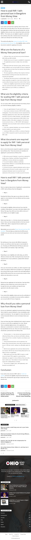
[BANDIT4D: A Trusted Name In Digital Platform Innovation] (25, 410)
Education (3, 526)
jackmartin (4, 18)
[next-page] (16, 420)
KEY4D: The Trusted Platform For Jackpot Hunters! (15, 415)
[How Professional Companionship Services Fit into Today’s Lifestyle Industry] (5, 410)
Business (5, 5)
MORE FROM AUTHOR (20, 404)
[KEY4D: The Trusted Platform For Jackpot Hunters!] (15, 410)
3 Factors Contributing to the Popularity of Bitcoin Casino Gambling (23, 394)
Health (2, 522)
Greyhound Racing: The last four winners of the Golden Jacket (7, 394)
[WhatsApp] (12, 22)
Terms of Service (15, 536)
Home (2, 5)
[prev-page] (14, 420)
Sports (2, 524)
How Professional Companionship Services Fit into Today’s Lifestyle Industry (5, 416)
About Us (11, 534)
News (6, 534)
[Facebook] (2, 22)
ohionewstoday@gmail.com (18, 476)
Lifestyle (2, 517)
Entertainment (4, 515)
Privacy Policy (23, 534)
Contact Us (16, 534)
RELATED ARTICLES (10, 404)
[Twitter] (5, 22)
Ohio (2, 519)
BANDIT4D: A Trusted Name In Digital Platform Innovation (25, 415)
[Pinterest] (9, 22)
